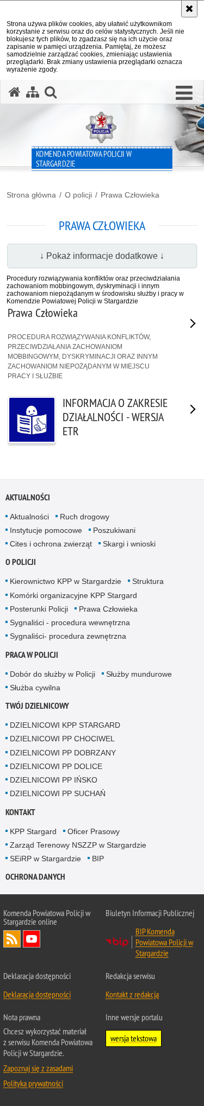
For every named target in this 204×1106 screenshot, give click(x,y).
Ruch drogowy (84, 516)
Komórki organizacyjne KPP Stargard (73, 595)
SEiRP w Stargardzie (45, 858)
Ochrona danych (35, 876)
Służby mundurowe (139, 674)
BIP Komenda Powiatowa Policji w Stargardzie (164, 942)
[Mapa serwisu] (32, 92)
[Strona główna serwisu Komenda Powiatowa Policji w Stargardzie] (15, 92)
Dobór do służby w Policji (52, 674)
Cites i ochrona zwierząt (51, 543)
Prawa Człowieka (130, 194)
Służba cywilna (35, 687)
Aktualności (27, 497)
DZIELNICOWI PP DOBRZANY (63, 752)
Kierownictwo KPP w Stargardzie (65, 581)
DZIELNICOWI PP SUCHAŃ (58, 793)
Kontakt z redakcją (132, 994)
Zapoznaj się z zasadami (38, 1068)
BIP (98, 858)
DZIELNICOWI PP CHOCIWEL (62, 738)
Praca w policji (31, 654)
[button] (184, 93)
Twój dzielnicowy (37, 705)
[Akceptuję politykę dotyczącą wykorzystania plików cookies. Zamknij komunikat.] (189, 8)
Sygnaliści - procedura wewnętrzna (70, 622)
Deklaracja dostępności (37, 994)
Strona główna (31, 194)
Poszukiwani (114, 530)
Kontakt (20, 812)
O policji (78, 194)
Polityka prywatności (33, 1083)
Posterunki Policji (39, 609)
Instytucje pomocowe (46, 530)
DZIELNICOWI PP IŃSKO (53, 780)
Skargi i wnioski (129, 543)
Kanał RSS (12, 939)
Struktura (148, 581)
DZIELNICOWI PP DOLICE (56, 766)
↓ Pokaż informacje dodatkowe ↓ (102, 255)
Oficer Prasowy (93, 831)
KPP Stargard (33, 831)
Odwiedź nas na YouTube (31, 939)
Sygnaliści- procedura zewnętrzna (68, 636)
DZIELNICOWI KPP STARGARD (65, 725)
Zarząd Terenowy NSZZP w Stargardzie (78, 845)
